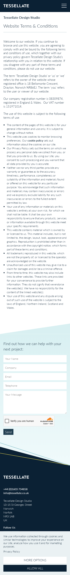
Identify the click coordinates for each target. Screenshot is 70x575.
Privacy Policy (20, 148)
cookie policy (35, 140)
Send (8, 432)
